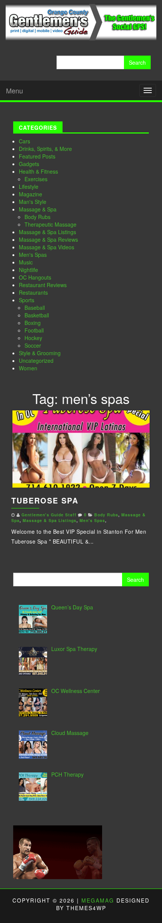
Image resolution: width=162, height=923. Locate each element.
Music (26, 262)
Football (34, 330)
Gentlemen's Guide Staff (48, 514)
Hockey (33, 338)
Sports (26, 300)
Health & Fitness (38, 171)
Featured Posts (37, 156)
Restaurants (33, 292)
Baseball (34, 307)
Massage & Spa (38, 209)
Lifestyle (28, 186)
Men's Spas (33, 254)
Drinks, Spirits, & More (45, 148)
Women (28, 368)
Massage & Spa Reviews (48, 239)
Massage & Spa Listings (47, 232)
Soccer (32, 345)
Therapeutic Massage (50, 224)
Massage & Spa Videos (46, 247)
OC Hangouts (35, 277)
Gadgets (29, 164)
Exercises (35, 179)
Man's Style (32, 201)
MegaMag (97, 900)
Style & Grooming (40, 353)
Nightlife (28, 269)
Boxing (32, 322)
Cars (24, 141)
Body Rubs (37, 217)
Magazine (30, 194)
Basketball (36, 315)
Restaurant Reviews (43, 285)
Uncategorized (36, 360)
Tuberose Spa (44, 500)
